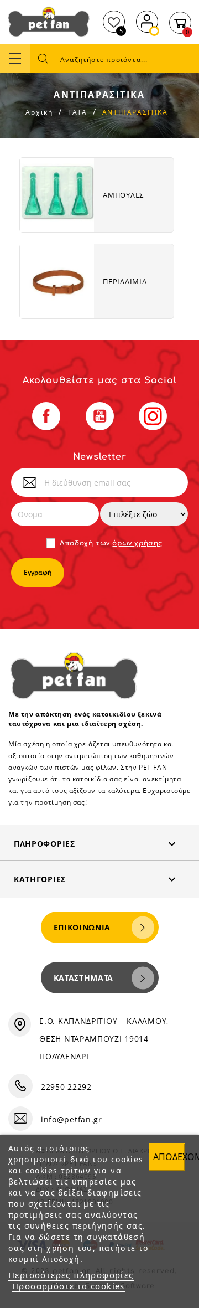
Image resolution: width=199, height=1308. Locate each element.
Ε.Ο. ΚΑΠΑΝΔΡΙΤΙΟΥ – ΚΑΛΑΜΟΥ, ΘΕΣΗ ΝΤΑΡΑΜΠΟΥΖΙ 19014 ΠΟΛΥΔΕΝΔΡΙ (104, 1039)
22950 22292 (66, 1087)
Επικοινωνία (82, 927)
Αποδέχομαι (169, 1157)
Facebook (46, 416)
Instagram (153, 416)
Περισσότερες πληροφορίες (71, 1274)
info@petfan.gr (71, 1119)
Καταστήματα (84, 977)
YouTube (100, 416)
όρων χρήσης (137, 543)
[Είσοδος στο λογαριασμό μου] (147, 20)
